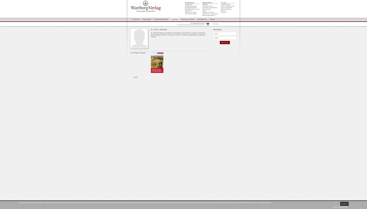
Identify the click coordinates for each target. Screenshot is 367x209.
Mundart (223, 10)
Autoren (174, 19)
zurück (135, 77)
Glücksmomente (206, 9)
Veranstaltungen (187, 19)
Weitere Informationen (340, 207)
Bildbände (205, 4)
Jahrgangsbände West (191, 6)
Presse (212, 19)
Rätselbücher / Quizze (190, 12)
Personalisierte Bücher (191, 13)
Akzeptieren (344, 204)
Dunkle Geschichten (207, 6)
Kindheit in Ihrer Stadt (208, 12)
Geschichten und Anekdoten (209, 7)
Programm (147, 19)
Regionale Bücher (207, 2)
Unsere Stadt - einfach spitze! (210, 13)
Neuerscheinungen (161, 19)
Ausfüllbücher (188, 4)
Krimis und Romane (226, 9)
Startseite (136, 19)
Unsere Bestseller (225, 4)
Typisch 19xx (188, 10)
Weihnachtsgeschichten (208, 15)
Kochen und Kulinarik (226, 7)
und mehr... (224, 2)
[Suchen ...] (234, 24)
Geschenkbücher (189, 2)
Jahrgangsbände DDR (190, 7)
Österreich (224, 12)
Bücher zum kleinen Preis (227, 6)
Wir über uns (202, 19)
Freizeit (204, 10)
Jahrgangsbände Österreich (192, 9)
